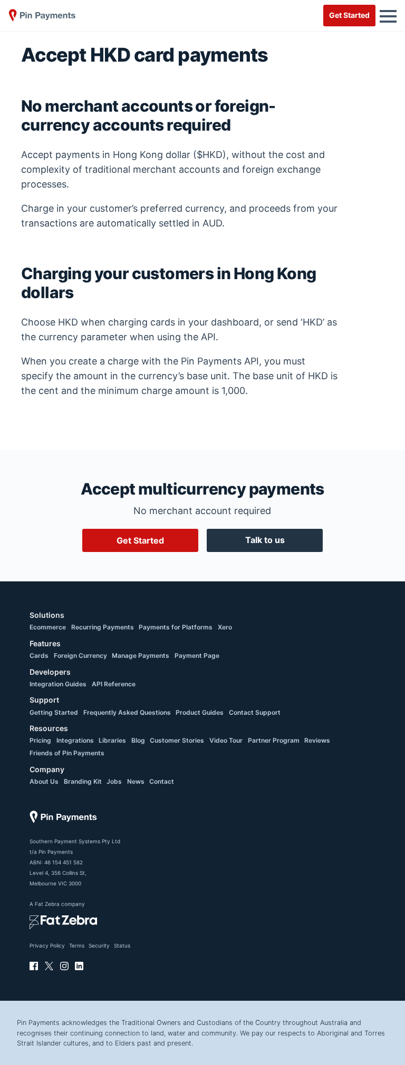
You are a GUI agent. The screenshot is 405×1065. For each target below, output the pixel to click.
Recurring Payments (102, 627)
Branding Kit (83, 781)
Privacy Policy (47, 945)
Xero (225, 627)
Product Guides (200, 712)
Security (99, 945)
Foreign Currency (80, 655)
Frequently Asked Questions (127, 712)
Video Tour (226, 740)
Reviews (317, 740)
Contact (161, 781)
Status (122, 945)
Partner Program (274, 740)
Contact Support (255, 712)
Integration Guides (58, 684)
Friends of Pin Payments (67, 753)
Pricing (40, 740)
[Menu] (388, 15)
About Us (44, 781)
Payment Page (197, 655)
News (135, 781)
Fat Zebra (47, 904)
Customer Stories (177, 740)
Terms (76, 945)
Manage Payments (140, 655)
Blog (138, 740)
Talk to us (265, 540)
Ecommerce (48, 627)
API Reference (114, 684)
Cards (39, 655)
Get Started (349, 15)
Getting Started (54, 712)
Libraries (112, 740)
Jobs (114, 781)
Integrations (75, 740)
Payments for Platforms (176, 627)
